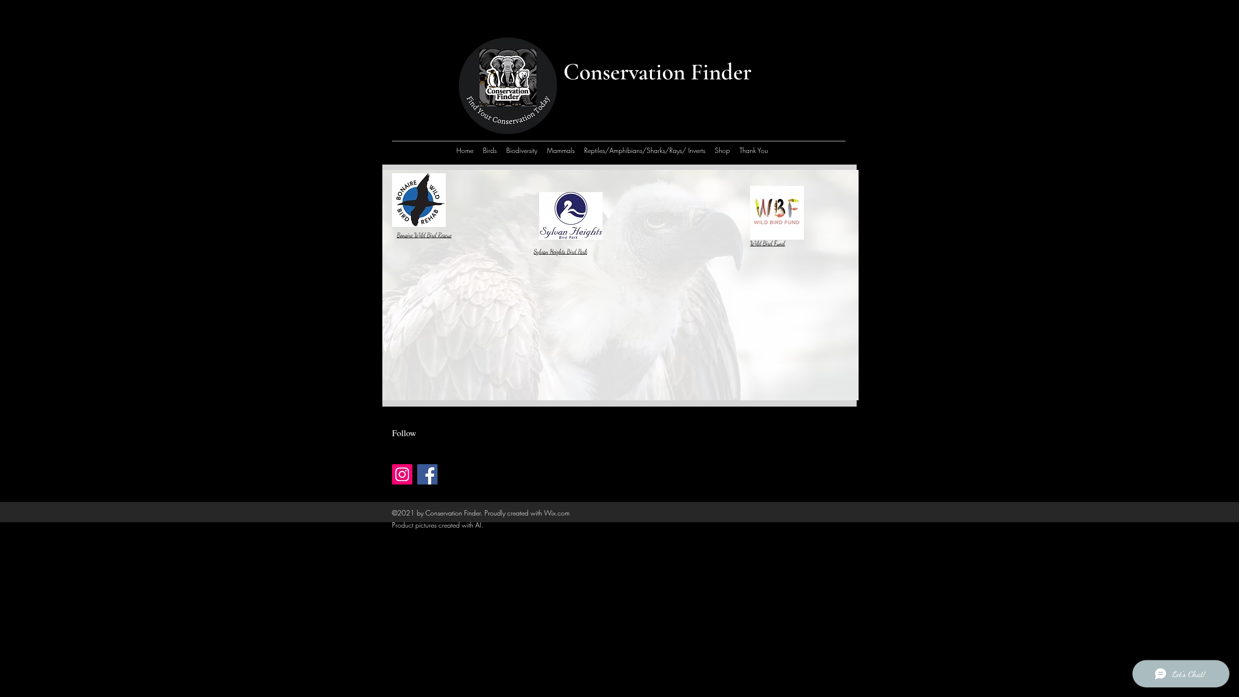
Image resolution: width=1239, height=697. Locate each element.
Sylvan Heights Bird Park (560, 251)
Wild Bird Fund (767, 243)
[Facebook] (427, 474)
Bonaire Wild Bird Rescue (424, 235)
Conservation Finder (657, 72)
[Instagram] (402, 474)
